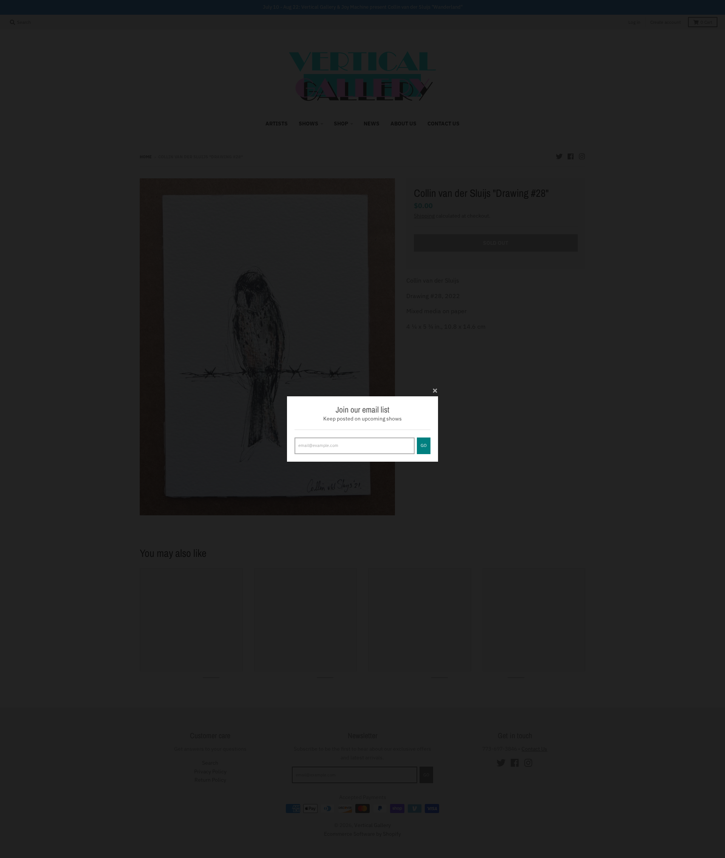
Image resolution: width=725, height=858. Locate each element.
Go (424, 445)
